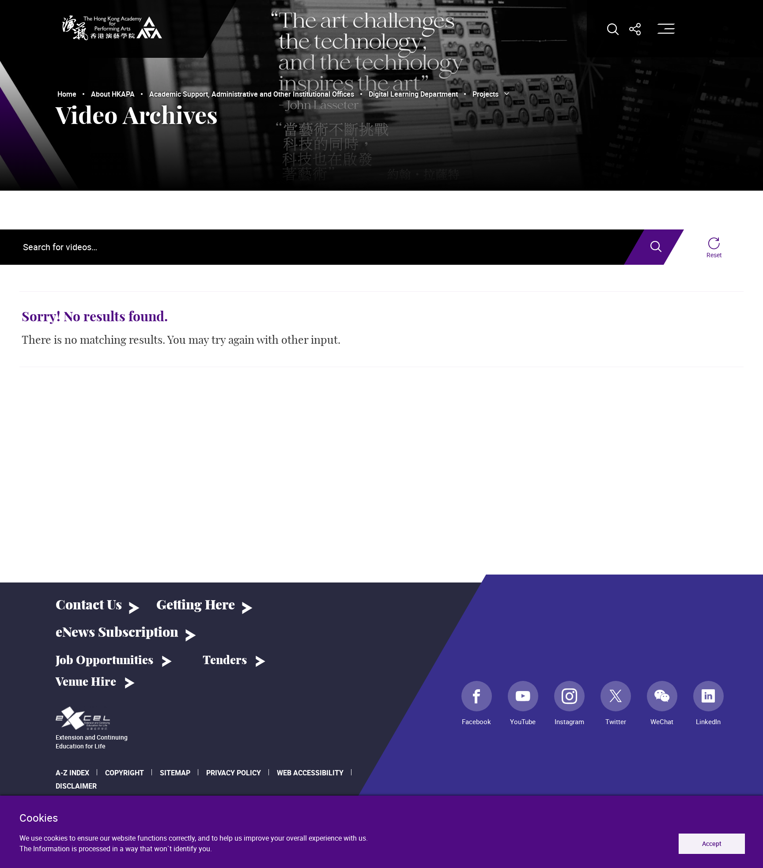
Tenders (225, 660)
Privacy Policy (233, 773)
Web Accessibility (310, 773)
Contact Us (89, 605)
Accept (711, 843)
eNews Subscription (117, 632)
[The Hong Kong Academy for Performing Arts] (112, 28)
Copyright (124, 773)
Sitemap (175, 773)
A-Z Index (72, 773)
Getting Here (195, 605)
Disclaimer (76, 786)
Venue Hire (86, 682)
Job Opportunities (104, 660)
